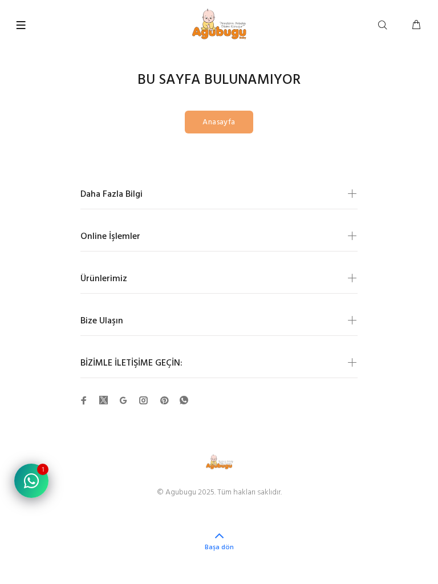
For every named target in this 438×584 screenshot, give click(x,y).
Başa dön (219, 547)
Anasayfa (218, 122)
